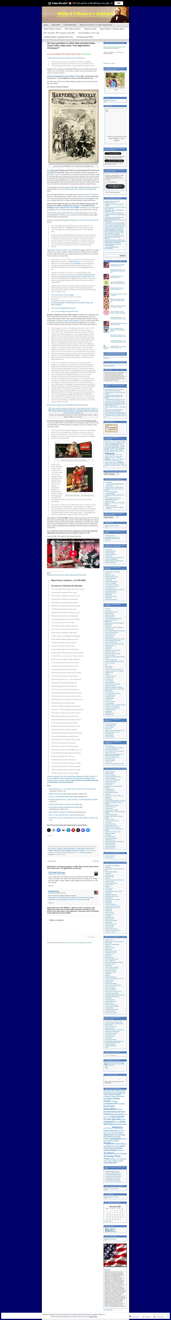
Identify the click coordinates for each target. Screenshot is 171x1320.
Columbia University (73, 261)
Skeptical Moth (110, 919)
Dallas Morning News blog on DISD (115, 639)
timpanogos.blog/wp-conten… (114, 1174)
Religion (68, 850)
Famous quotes (108, 447)
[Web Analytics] (111, 1231)
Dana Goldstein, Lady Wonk (113, 640)
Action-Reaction (110, 613)
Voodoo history (108, 1161)
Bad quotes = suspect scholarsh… (118, 312)
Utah (124, 1159)
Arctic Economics (110, 575)
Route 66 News (110, 733)
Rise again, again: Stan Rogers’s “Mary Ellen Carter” (114, 210)
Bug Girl (108, 878)
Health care (117, 451)
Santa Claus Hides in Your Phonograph (63, 295)
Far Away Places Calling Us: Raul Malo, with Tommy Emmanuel (114, 233)
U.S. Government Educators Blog (115, 763)
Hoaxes (107, 456)
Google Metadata (70, 25)
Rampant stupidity (108, 462)
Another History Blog (111, 781)
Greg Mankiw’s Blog (111, 591)
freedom (123, 1119)
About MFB (56, 25)
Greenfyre (108, 893)
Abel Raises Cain (110, 535)
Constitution (114, 1101)
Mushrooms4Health (111, 554)
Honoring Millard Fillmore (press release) (112, 247)
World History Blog (110, 848)
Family (79, 848)
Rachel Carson (119, 460)
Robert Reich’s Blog (111, 596)
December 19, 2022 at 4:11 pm (57, 893)
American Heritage (110, 775)
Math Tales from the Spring (113, 684)
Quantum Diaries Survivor (112, 906)
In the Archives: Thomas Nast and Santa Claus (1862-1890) (65, 807)
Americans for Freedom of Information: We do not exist (112, 538)
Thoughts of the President (113, 708)
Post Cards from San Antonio (113, 985)
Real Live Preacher (111, 986)
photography (118, 457)
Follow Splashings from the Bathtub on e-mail (114, 170)
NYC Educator (109, 691)
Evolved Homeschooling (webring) (115, 661)
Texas (117, 464)
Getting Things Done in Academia (115, 671)
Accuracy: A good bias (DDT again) (115, 401)
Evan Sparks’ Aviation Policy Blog (115, 751)
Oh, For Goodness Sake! (112, 757)
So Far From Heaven (111, 990)
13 (110, 1215)
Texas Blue (109, 998)
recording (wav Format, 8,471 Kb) (68, 311)
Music (121, 456)
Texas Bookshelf (110, 999)
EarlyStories (109, 647)
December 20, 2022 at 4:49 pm (57, 874)
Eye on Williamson (110, 960)
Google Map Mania (111, 725)
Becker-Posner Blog (111, 578)
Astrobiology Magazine (112, 871)
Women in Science (111, 932)
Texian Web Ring (110, 844)
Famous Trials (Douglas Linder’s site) (115, 800)
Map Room (108, 728)
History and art (90, 848)
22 (52, 659)
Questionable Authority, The (113, 907)
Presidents (121, 459)
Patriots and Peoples (111, 838)
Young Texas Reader (111, 1012)
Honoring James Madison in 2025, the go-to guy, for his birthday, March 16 (114, 237)
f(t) (106, 664)
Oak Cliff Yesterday (111, 977)
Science (120, 462)
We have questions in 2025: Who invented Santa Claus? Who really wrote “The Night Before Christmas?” (114, 230)
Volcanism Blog (110, 737)
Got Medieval (109, 808)
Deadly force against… (117, 317)
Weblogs (119, 465)
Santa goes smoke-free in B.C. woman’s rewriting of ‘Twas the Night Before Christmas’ (73, 799)
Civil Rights (118, 441)
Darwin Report (109, 884)
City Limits (108, 955)
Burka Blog (109, 949)
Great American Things (112, 810)
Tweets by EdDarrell (109, 366)
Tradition (82, 850)
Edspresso (108, 648)
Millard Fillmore (115, 1135)
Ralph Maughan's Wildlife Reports (115, 560)
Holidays (50, 850)
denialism (122, 1104)
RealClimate (109, 910)
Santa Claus (64, 76)
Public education (108, 460)
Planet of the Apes (111, 904)
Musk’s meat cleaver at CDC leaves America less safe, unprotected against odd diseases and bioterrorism (115, 241)
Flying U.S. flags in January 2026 (114, 213)
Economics (108, 444)
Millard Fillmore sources (52, 29)
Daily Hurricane (110, 637)
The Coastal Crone (55, 872)
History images (119, 454)
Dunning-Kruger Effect (85, 37)
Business (118, 1094)
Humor (111, 456)
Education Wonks (110, 655)
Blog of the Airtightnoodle (112, 944)
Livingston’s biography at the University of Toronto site (71, 320)
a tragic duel (84, 267)
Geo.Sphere (109, 889)
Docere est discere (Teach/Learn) (114, 643)
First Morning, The (110, 1034)
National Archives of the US (113, 827)
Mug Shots (108, 973)
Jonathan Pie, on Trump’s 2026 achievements (112, 202)
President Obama (114, 459)
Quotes (113, 460)
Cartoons (53, 848)
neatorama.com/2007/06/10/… (114, 1176)
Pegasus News (110, 980)
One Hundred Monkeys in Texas (114, 978)
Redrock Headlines (111, 562)
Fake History (109, 799)
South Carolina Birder (111, 920)
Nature (110, 1137)
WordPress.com (110, 713)
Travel (121, 464)
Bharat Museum (110, 783)
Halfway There (109, 672)
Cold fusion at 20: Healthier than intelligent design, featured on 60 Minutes (114, 396)
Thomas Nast (51, 76)
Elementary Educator (111, 659)
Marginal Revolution (111, 593)
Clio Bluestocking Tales (112, 792)
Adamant (108, 573)
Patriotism (113, 457)
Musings (108, 975)
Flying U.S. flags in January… (118, 306)
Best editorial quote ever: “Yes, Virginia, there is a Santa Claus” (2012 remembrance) (72, 789)
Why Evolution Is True (111, 928)
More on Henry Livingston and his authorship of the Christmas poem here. (67, 405)
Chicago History (110, 789)
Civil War (65, 848)
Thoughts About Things (112, 1009)
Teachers (117, 1153)
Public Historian (110, 839)
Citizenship (120, 1096)
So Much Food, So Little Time (114, 991)
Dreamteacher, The (111, 645)
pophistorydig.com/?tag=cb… (113, 1179)
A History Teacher (110, 771)
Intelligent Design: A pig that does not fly (58, 37)
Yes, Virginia (51, 170)
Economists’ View (110, 588)
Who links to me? (109, 1065)
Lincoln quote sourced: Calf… (118, 318)
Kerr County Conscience (112, 967)
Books (113, 441)
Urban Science (110, 927)
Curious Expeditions (111, 723)
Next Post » (96, 861)
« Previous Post (51, 861)
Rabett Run (109, 594)
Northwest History (110, 833)
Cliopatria (108, 794)
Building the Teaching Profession (114, 627)
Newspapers (57, 850)
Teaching (107, 464)
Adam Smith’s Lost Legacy (113, 571)
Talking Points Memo (111, 1045)
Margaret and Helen (111, 972)
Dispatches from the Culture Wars (115, 1029)
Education (115, 444)
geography (109, 1121)
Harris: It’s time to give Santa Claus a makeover (62, 815)
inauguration (76, 263)
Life (115, 1133)
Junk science (107, 1133)
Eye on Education (110, 663)
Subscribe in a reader (109, 63)
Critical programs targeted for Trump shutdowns (113, 244)
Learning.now (109, 679)
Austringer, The (110, 875)
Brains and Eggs (110, 947)
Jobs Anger (109, 965)
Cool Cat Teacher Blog (112, 632)
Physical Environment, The (113, 732)
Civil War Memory (110, 790)
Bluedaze (108, 946)
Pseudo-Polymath (110, 1044)
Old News (108, 835)
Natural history (108, 457)
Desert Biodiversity (111, 551)
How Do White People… (117, 269)
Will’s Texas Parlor (110, 1011)
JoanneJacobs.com (111, 676)
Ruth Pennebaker (110, 988)
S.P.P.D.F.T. (109, 700)
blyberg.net (109, 626)
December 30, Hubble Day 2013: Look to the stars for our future (114, 410)
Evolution (123, 446)
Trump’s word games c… (117, 340)
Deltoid (107, 886)
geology (117, 1122)
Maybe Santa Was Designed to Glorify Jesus (61, 812)
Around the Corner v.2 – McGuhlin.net (111, 620)
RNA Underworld (110, 914)
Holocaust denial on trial (112, 820)
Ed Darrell (51, 891)
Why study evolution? (72, 29)
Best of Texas (109, 940)
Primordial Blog (110, 698)
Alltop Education (110, 616)
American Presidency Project (113, 776)
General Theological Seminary (85, 274)
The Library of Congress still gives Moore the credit (61, 213)
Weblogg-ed (109, 711)
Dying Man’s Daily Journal (112, 1031)
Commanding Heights (111, 581)
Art (49, 848)
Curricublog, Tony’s (111, 634)
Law (114, 456)
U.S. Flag (120, 1159)
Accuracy (107, 441)
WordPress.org (110, 714)
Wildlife (105, 1163)
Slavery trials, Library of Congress (115, 841)
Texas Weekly (109, 1007)
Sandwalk (108, 915)
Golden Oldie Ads (110, 806)
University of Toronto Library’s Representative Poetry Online (69, 575)
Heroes (122, 451)
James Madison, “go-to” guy (89, 33)
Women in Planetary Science (113, 930)
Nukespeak (109, 556)
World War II (112, 1163)
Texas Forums (109, 1003)
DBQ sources (72, 848)
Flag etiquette (115, 447)
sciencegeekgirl (110, 917)
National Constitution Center (113, 831)
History (83, 848)
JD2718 (108, 674)
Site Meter (116, 525)
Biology (115, 1093)
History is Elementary (111, 814)
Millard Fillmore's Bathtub (85, 13)
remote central (109, 912)
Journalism (121, 1131)
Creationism (119, 443)
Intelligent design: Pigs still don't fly (115, 399)
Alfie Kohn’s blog (110, 615)
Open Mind (109, 901)
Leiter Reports (109, 680)
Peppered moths (90, 29)
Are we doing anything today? (114, 618)
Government (111, 451)
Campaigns (107, 1096)
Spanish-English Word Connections (115, 994)
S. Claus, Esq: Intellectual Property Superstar (61, 796)
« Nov (106, 1221)
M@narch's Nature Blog (112, 896)
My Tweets (106, 358)
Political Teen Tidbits (111, 983)
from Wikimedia (77, 417)
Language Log (110, 677)
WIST (107, 1047)
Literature (120, 1133)
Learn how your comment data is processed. (80, 942)
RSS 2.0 (70, 852)
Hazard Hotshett (110, 552)
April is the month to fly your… (117, 277)
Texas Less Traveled (111, 1004)
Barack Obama (108, 1093)
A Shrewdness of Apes (112, 612)
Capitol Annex (109, 954)
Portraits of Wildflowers (112, 559)
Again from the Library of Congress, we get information (62, 250)
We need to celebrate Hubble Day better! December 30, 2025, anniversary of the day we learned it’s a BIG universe (115, 219)
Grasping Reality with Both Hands (115, 589)
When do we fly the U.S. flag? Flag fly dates (96, 25)
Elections (119, 1109)
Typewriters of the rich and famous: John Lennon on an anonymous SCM (115, 223)
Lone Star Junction (111, 824)
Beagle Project (110, 876)
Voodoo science (113, 465)
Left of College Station (112, 968)
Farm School (109, 666)
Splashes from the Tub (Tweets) (115, 362)
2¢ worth (108, 608)
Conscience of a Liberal (112, 584)
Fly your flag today (112, 1119)
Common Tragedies (111, 583)
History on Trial (110, 819)
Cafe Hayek (109, 580)
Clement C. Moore (74, 76)
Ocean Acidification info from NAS (115, 557)
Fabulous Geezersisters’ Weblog (114, 962)
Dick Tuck (108, 540)
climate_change (112, 443)
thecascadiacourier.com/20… (113, 1177)
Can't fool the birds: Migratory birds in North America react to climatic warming (115, 413)
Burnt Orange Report (111, 951)
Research (120, 1150)
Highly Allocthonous (111, 894)
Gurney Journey (110, 1036)
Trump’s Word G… (115, 346)
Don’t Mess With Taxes (112, 749)
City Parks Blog (110, 746)
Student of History (110, 843)
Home (46, 25)
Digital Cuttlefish (110, 1028)
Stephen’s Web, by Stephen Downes (116, 704)
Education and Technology (113, 650)
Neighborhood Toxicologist (113, 899)
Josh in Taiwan (110, 727)
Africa (113, 1091)
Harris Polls (109, 1038)
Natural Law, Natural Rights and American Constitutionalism (114, 755)
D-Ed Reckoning (110, 635)
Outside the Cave (110, 696)
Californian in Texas (111, 952)
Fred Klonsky (109, 667)
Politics (107, 459)
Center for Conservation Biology (114, 880)
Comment (91, 937)
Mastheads (110, 485)
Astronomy (122, 1091)
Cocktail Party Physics (111, 883)
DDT (123, 443)
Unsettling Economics (111, 599)
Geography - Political (114, 449)
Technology (112, 464)
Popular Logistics (110, 760)
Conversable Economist (112, 586)
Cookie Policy (93, 1316)
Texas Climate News (111, 923)
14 (112, 1215)
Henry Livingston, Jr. (75, 205)
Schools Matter (110, 703)
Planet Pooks (109, 981)
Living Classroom (110, 682)
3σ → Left (108, 610)
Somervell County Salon (112, 993)
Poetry (63, 850)
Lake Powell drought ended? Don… (117, 265)
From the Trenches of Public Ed (114, 669)
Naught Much (109, 897)
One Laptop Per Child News (113, 693)
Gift (118, 3)
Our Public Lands (110, 758)
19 (107, 1217)
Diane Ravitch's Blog (111, 642)
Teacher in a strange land (112, 706)
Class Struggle (109, 629)
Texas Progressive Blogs (112, 1006)
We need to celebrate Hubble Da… (117, 288)
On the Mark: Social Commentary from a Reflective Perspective (114, 1042)
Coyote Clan (109, 549)
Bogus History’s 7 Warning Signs (112, 29)
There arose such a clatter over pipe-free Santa (62, 804)
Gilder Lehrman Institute (112, 805)
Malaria (117, 456)
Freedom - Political (114, 448)
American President (111, 778)
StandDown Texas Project (112, 996)
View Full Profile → (109, 1310)
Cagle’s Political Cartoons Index (114, 1022)
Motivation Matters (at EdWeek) (114, 687)
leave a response (86, 852)
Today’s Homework (111, 709)
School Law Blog (110, 701)
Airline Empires (109, 773)
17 (120, 1215)
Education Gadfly (110, 652)
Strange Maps (109, 735)
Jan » (110, 1221)
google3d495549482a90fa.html (115, 484)
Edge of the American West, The (114, 795)
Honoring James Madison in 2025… (119, 324)
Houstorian (108, 822)
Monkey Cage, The (111, 752)
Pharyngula (109, 902)
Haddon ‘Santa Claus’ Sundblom (58, 794)
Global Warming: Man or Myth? (114, 891)
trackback (51, 854)
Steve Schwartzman (116, 328)
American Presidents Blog (112, 779)
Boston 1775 (109, 784)
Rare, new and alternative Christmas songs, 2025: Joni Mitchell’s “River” (115, 226)
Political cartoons (113, 1141)
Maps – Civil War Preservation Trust (115, 730)
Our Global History (110, 695)
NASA (105, 1136)
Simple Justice (109, 857)
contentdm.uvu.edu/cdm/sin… (114, 1181)
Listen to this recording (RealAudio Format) (63, 308)
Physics (124, 1139)
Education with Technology (113, 653)
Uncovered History (110, 846)
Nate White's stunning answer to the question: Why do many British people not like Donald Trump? (115, 404)
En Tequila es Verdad (111, 1033)
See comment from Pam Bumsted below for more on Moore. (75, 276)
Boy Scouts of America (114, 1093)
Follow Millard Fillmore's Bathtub (115, 186)
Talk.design (109, 922)
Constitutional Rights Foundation (114, 747)
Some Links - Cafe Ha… (117, 335)
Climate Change (110, 881)
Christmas (59, 848)
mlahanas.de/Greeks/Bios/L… (114, 1173)
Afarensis (108, 867)
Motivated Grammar (111, 685)
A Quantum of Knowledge (112, 865)
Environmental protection (114, 446)
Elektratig (108, 797)
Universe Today (110, 925)
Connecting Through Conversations (115, 630)
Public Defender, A (111, 856)
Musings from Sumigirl (111, 825)
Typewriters (113, 1159)
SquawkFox (109, 597)
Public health (115, 1146)
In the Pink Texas (110, 964)
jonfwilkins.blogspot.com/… (113, 1171)
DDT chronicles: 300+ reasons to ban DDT (59, 33)
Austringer (108, 873)
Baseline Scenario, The (112, 576)
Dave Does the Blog (111, 1026)
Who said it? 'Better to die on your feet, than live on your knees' (114, 390)
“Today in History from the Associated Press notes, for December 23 (66, 58)
